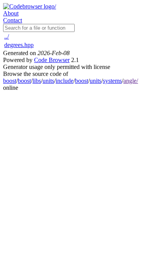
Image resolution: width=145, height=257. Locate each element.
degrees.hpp (19, 45)
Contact (12, 20)
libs (36, 80)
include (64, 80)
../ (6, 36)
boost (9, 80)
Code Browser (52, 60)
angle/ (130, 80)
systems (112, 80)
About (11, 13)
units (48, 80)
